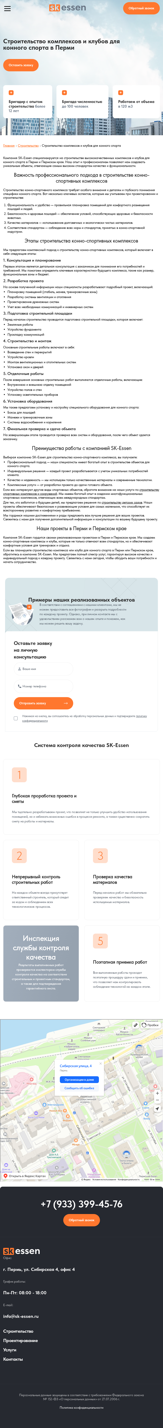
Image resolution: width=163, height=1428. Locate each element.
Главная (9, 146)
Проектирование (20, 1340)
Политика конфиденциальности (81, 1407)
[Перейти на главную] (67, 8)
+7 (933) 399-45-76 (81, 1204)
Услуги (9, 1349)
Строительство (28, 146)
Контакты (13, 1359)
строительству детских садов (122, 502)
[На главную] (81, 1252)
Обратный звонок (81, 1220)
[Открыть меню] (7, 8)
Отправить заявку (32, 703)
